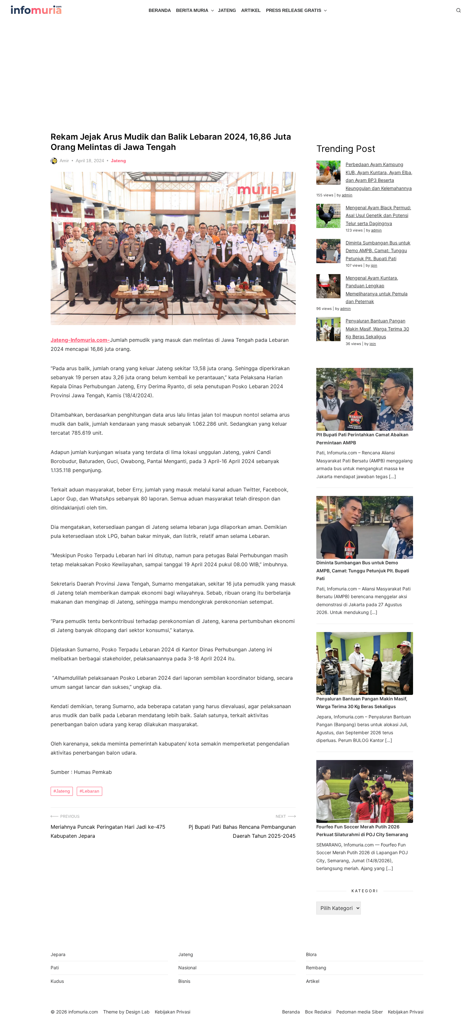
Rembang (316, 967)
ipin (374, 265)
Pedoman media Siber (359, 1011)
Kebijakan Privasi (405, 1011)
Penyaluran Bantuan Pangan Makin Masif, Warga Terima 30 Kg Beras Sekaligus (377, 328)
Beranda (160, 10)
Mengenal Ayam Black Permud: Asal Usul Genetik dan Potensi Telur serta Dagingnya (378, 215)
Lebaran (90, 791)
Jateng (227, 10)
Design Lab (138, 1011)
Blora (311, 954)
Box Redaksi (318, 1011)
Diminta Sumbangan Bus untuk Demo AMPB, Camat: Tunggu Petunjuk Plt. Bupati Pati (378, 250)
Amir (64, 160)
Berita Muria (192, 10)
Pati (55, 967)
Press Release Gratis (293, 10)
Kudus (57, 981)
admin (347, 195)
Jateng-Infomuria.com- (80, 340)
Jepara (58, 954)
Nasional (187, 967)
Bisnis (184, 981)
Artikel (251, 10)
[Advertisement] (237, 76)
